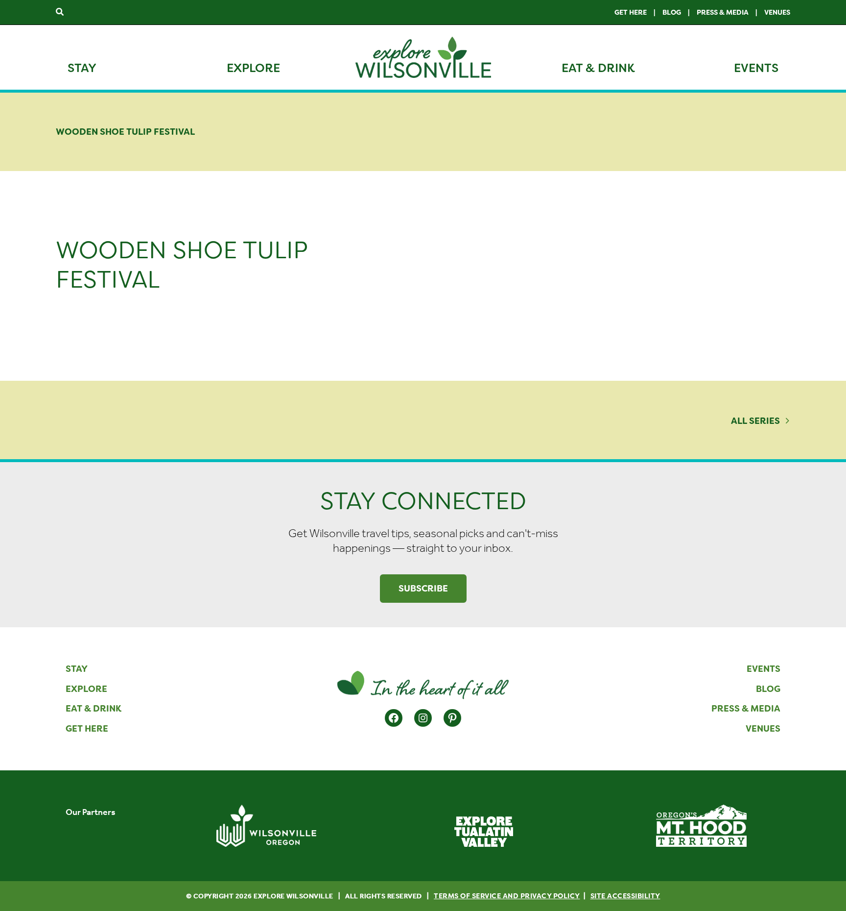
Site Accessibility (625, 895)
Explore (253, 68)
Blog (671, 12)
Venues (777, 12)
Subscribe (423, 588)
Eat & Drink (598, 68)
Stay (82, 68)
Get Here (630, 12)
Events (756, 68)
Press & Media (723, 12)
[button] (60, 12)
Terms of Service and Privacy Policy (507, 895)
